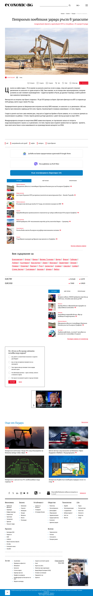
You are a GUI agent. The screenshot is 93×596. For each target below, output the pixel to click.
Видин (58, 259)
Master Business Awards (13, 541)
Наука (79, 506)
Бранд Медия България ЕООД (43, 570)
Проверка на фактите (20, 563)
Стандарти (38, 509)
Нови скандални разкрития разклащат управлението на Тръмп (49, 405)
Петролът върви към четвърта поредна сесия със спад (67, 481)
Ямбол (56, 269)
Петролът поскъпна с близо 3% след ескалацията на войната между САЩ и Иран (24, 452)
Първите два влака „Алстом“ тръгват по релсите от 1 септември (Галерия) (72, 333)
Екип (36, 563)
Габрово (73, 259)
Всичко (50, 529)
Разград (33, 266)
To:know (52, 534)
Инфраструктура (11, 512)
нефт (33, 143)
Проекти (8, 529)
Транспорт (9, 517)
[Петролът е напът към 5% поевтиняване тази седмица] (24, 467)
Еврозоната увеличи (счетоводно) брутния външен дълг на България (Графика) (43, 186)
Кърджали (24, 263)
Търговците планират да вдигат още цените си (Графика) (36, 239)
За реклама (17, 561)
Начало (62, 13)
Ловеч (44, 263)
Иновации (23, 510)
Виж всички (85, 422)
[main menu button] (87, 5)
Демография (53, 510)
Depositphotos (50, 594)
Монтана (53, 263)
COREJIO (9, 539)
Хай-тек (66, 515)
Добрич (15, 263)
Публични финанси (9, 506)
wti (7, 143)
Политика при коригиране (42, 568)
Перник (73, 263)
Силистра (49, 266)
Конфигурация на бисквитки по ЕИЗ (22, 578)
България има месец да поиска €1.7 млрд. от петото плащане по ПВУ (39, 204)
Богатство (80, 510)
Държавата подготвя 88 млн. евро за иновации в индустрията (70, 315)
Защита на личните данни (42, 561)
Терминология (53, 532)
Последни (19, 180)
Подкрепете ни (39, 575)
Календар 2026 (10, 532)
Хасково (40, 269)
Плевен (15, 266)
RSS (40, 493)
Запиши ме (83, 493)
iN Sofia (9, 544)
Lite (78, 502)
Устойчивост (38, 502)
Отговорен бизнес (40, 512)
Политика (52, 506)
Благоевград (17, 259)
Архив (20, 382)
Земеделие (10, 519)
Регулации (24, 520)
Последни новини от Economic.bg (77, 339)
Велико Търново (46, 259)
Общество (52, 502)
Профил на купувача (19, 575)
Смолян (66, 266)
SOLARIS (9, 549)
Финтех (66, 518)
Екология (52, 520)
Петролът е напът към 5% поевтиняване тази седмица (22, 481)
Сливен (58, 266)
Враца (65, 259)
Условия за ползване (40, 573)
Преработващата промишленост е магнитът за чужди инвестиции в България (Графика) (46, 213)
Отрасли (23, 508)
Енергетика (10, 514)
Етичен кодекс (18, 570)
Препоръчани (73, 180)
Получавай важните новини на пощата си (64, 492)
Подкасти (9, 534)
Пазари (73, 13)
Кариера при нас (18, 573)
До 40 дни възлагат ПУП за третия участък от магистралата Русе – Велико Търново (45, 195)
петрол (41, 143)
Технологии (66, 502)
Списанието (53, 537)
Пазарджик (63, 263)
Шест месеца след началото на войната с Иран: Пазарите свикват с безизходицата (66, 452)
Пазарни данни (54, 539)
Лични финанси (54, 508)
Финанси (23, 515)
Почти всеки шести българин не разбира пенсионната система (37, 230)
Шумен (49, 269)
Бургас (27, 259)
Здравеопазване (54, 515)
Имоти (22, 518)
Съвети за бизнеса (38, 506)
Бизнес (68, 13)
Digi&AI (66, 506)
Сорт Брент (51, 143)
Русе (41, 266)
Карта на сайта (39, 565)
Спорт (79, 518)
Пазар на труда (11, 524)
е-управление (67, 510)
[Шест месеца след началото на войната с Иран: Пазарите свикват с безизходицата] (68, 438)
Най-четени (45, 180)
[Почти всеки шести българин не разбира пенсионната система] (10, 231)
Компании (23, 506)
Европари (9, 509)
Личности (80, 513)
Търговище (30, 269)
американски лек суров (19, 143)
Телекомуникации (69, 508)
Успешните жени (11, 546)
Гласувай (12, 382)
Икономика (9, 502)
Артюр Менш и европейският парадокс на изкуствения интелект (72, 306)
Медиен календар (18, 581)
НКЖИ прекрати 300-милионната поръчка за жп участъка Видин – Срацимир (42, 221)
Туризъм (9, 521)
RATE (8, 537)
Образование (53, 513)
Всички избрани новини (78, 246)
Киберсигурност (68, 513)
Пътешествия (82, 508)
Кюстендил (35, 263)
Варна (35, 259)
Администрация (54, 522)
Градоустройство (54, 518)
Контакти (16, 568)
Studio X (52, 593)
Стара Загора (17, 269)
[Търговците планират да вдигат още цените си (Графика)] (10, 240)
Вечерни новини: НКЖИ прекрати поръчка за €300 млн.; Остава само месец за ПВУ (73, 298)
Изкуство (80, 515)
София (75, 266)
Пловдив (24, 266)
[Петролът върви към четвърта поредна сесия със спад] (68, 467)
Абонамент (17, 565)
